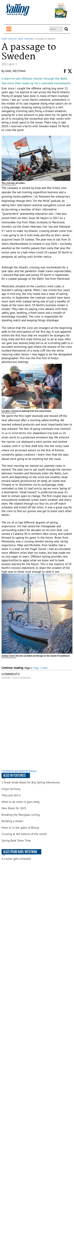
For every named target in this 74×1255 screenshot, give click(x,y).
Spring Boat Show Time (16, 840)
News (20, 38)
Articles (12, 38)
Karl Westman (15, 71)
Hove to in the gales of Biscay (20, 828)
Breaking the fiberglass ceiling (21, 815)
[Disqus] (37, 725)
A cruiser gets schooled (16, 859)
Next (45, 667)
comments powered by (19, 770)
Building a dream (12, 821)
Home (4, 38)
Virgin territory (11, 789)
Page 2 (37, 667)
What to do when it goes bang (20, 802)
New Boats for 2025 (14, 808)
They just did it (11, 795)
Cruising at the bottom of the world (24, 834)
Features (28, 38)
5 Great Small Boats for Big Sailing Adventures (31, 782)
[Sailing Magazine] (17, 11)
